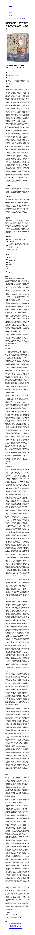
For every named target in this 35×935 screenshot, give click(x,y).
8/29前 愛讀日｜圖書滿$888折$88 (15, 926)
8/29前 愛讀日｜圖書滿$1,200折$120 (15, 928)
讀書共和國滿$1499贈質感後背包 (15, 923)
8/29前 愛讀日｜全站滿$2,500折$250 (15, 925)
